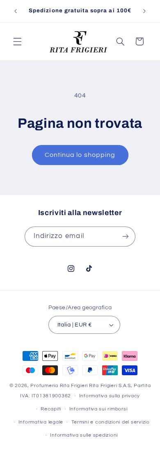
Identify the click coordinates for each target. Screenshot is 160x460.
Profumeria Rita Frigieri (59, 385)
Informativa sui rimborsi (98, 409)
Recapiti (51, 409)
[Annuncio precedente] (16, 11)
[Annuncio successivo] (144, 11)
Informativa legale (40, 422)
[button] (17, 41)
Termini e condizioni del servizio (110, 422)
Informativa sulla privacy (109, 396)
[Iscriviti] (125, 237)
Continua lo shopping (80, 155)
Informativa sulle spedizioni (84, 435)
